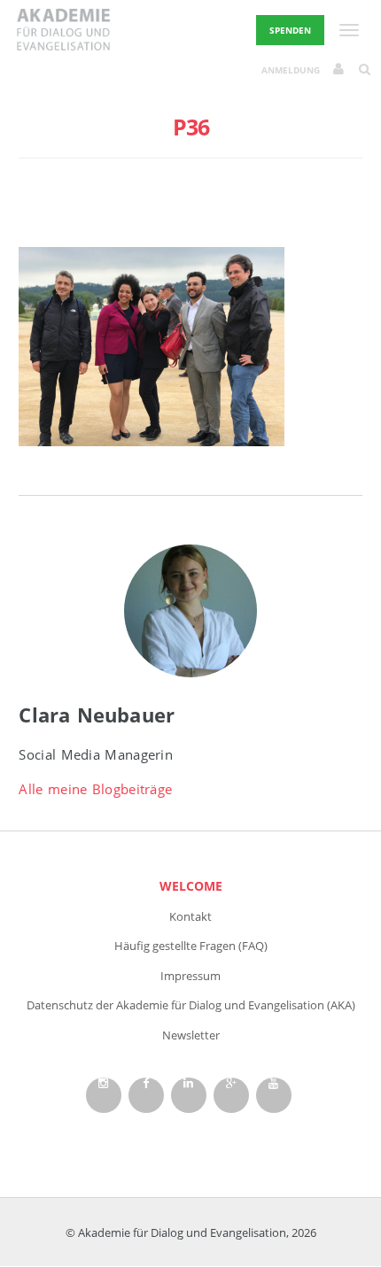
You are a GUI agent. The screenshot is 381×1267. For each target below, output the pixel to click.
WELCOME (190, 885)
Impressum (190, 976)
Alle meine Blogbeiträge (95, 789)
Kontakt (190, 916)
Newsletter (191, 1035)
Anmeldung (290, 70)
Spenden (290, 30)
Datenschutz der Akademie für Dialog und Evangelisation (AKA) (191, 1005)
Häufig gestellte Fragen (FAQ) (191, 946)
